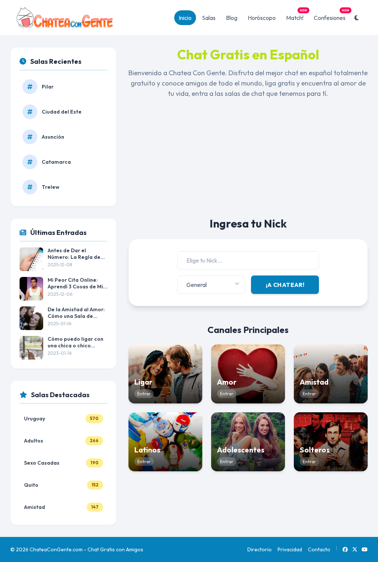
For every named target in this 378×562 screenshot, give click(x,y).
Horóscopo (262, 17)
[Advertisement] (248, 165)
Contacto (319, 549)
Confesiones (331, 15)
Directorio (259, 549)
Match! (296, 15)
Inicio (185, 17)
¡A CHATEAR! (285, 284)
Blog (231, 17)
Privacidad (290, 549)
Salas (209, 17)
